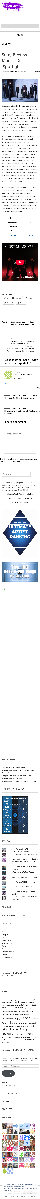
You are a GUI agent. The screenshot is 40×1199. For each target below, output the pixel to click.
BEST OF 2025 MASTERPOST (20, 502)
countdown (31, 1002)
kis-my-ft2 (6, 1023)
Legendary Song (8, 937)
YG (34, 1040)
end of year (23, 1005)
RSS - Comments (8, 1086)
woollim (28, 1040)
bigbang (31, 1000)
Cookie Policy (7, 1190)
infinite (29, 1011)
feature (17, 1007)
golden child (13, 1011)
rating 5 (24, 1026)
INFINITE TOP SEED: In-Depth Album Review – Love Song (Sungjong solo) (20, 348)
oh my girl (11, 1026)
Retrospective (7, 943)
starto (11, 1037)
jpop (13, 322)
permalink (30, 324)
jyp (20, 1018)
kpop (23, 322)
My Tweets (6, 1101)
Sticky (4, 949)
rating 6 (5, 324)
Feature (5, 932)
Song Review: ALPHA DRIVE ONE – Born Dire (19, 781)
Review (6, 43)
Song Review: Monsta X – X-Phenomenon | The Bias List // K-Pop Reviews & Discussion (22, 410)
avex (26, 1000)
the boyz (31, 1037)
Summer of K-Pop (9, 952)
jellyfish (20, 1014)
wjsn (20, 1040)
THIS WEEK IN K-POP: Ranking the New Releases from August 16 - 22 (24, 861)
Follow (8, 1073)
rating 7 (6, 1029)
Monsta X (22, 106)
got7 (19, 1011)
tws (15, 1040)
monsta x (29, 322)
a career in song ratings (9, 1000)
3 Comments (36, 72)
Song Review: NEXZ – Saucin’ (13, 778)
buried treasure (20, 1002)
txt (18, 1040)
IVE (35, 1011)
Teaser (4, 954)
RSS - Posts (6, 1083)
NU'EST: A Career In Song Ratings (24, 877)
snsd (33, 1034)
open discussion (8, 940)
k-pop (18, 322)
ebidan (16, 1005)
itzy (33, 1011)
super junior (24, 1037)
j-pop (8, 322)
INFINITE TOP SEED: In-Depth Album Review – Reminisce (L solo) (24, 341)
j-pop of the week (12, 1014)
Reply (38, 388)
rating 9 (25, 1029)
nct (34, 1023)
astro (19, 1000)
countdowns (6, 1005)
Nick (24, 72)
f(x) (6, 1008)
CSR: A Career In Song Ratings (13, 767)
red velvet (32, 1030)
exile (28, 1005)
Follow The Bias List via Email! (18, 1050)
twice (12, 1040)
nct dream (5, 1026)
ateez (23, 1000)
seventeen (18, 1034)
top (35, 1037)
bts (11, 1002)
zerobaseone (5, 1042)
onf (15, 1026)
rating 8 (17, 1029)
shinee (25, 1034)
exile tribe (34, 1005)
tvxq (8, 1040)
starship (5, 1037)
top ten (4, 1040)
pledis (19, 1026)
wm (23, 1040)
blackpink (7, 1002)
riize (13, 1034)
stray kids (16, 1037)
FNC (22, 1008)
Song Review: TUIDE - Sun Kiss (23, 882)
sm (29, 1033)
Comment (27, 450)
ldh (19, 1023)
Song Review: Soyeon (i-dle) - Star (24, 854)
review (11, 324)
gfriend (27, 1008)
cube (12, 1005)
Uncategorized (7, 957)
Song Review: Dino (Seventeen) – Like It (17, 776)
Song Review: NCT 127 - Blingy (23, 887)
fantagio (10, 1008)
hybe (23, 1011)
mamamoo (23, 1023)
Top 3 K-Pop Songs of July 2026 (20, 498)
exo (3, 1008)
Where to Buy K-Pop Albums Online (20, 494)
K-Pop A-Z (6, 935)
